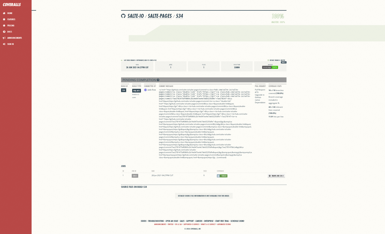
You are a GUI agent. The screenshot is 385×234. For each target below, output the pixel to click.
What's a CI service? (208, 224)
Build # (124, 86)
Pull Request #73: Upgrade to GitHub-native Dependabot (260, 96)
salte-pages (160, 16)
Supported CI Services (191, 224)
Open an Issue (172, 221)
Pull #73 (136, 90)
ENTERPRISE (208, 221)
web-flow (152, 89)
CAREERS (198, 221)
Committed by (150, 86)
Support (190, 221)
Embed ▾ (284, 62)
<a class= (210, 89)
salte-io (136, 16)
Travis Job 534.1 (277, 176)
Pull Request (260, 86)
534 (179, 16)
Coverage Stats (275, 86)
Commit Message (166, 86)
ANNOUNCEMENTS (160, 224)
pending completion (140, 80)
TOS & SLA (178, 224)
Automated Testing (224, 224)
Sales (182, 221)
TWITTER (170, 224)
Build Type (136, 86)
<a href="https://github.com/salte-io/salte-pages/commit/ (183, 89)
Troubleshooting (156, 221)
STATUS (143, 221)
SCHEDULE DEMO (237, 221)
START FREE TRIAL (222, 221)
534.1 (135, 176)
